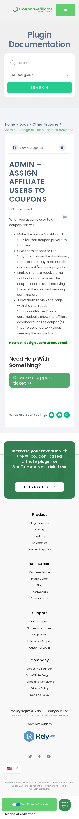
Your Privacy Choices (34, 804)
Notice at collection (20, 814)
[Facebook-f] (39, 756)
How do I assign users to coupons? (38, 342)
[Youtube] (49, 756)
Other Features (46, 124)
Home (10, 124)
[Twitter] (30, 756)
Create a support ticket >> (32, 380)
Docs (23, 124)
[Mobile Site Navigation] (65, 10)
